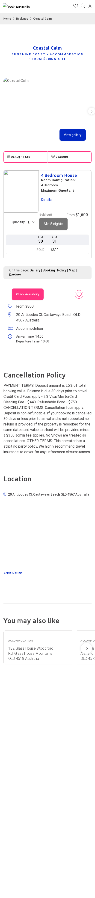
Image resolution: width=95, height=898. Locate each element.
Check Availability (27, 294)
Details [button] (46, 200)
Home (7, 18)
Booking (49, 270)
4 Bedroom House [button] (59, 175)
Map (72, 270)
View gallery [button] (72, 135)
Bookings (22, 18)
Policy (61, 270)
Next (86, 648)
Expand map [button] (13, 572)
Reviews (15, 275)
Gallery (35, 270)
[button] (90, 6)
